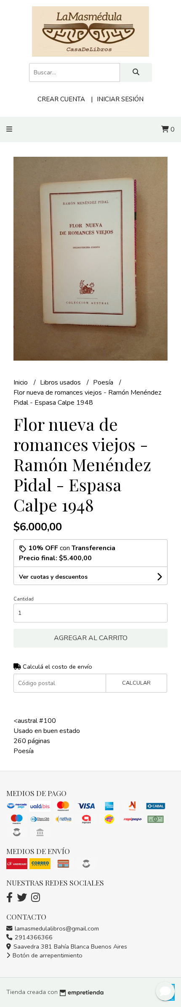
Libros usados (61, 382)
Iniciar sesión (120, 99)
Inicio (21, 382)
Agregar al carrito (91, 638)
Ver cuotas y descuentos (53, 577)
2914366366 (33, 937)
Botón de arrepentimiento (47, 955)
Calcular (136, 683)
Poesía (104, 382)
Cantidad (23, 599)
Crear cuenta (61, 99)
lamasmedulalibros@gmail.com (56, 928)
